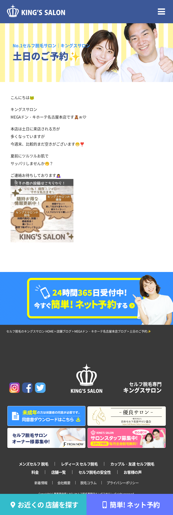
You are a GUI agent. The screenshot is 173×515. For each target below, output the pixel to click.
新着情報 (40, 482)
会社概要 (63, 482)
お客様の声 (133, 472)
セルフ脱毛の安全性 (94, 472)
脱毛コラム (88, 482)
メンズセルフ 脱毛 (33, 464)
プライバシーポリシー (123, 482)
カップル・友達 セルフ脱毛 (132, 464)
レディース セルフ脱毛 (79, 464)
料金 (35, 472)
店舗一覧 (58, 472)
